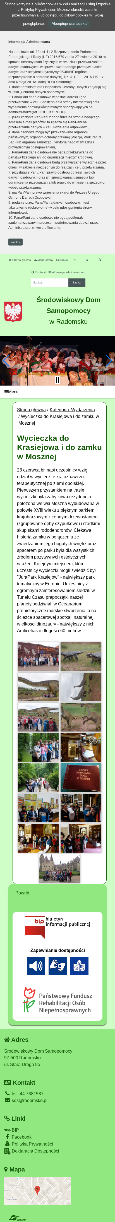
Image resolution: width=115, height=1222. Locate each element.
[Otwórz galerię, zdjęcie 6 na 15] (81, 717)
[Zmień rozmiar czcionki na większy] (87, 260)
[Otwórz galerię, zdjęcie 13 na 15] (38, 838)
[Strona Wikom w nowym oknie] (17, 1218)
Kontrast (40, 272)
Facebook (21, 1137)
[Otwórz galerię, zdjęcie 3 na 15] (38, 687)
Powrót (22, 893)
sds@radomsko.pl (29, 1100)
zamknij (15, 242)
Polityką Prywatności (38, 10)
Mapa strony (45, 259)
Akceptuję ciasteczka (69, 23)
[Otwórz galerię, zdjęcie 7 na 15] (38, 747)
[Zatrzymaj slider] (57, 380)
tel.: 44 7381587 (27, 1093)
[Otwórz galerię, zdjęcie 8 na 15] (81, 747)
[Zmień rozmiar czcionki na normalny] (75, 260)
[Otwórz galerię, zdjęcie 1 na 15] (38, 656)
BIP (15, 1130)
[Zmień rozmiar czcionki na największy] (99, 260)
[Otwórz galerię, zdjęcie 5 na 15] (38, 717)
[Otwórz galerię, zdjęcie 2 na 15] (81, 656)
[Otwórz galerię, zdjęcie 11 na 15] (38, 808)
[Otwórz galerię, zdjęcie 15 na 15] (59, 868)
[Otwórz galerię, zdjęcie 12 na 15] (81, 808)
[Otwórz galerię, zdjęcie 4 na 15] (81, 687)
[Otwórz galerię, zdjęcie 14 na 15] (81, 838)
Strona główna (21, 259)
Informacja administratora (67, 272)
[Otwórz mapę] (37, 1191)
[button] (6, 361)
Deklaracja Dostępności (35, 1151)
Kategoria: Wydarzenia (72, 409)
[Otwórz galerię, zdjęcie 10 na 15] (81, 777)
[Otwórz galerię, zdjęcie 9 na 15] (38, 777)
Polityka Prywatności (32, 1144)
